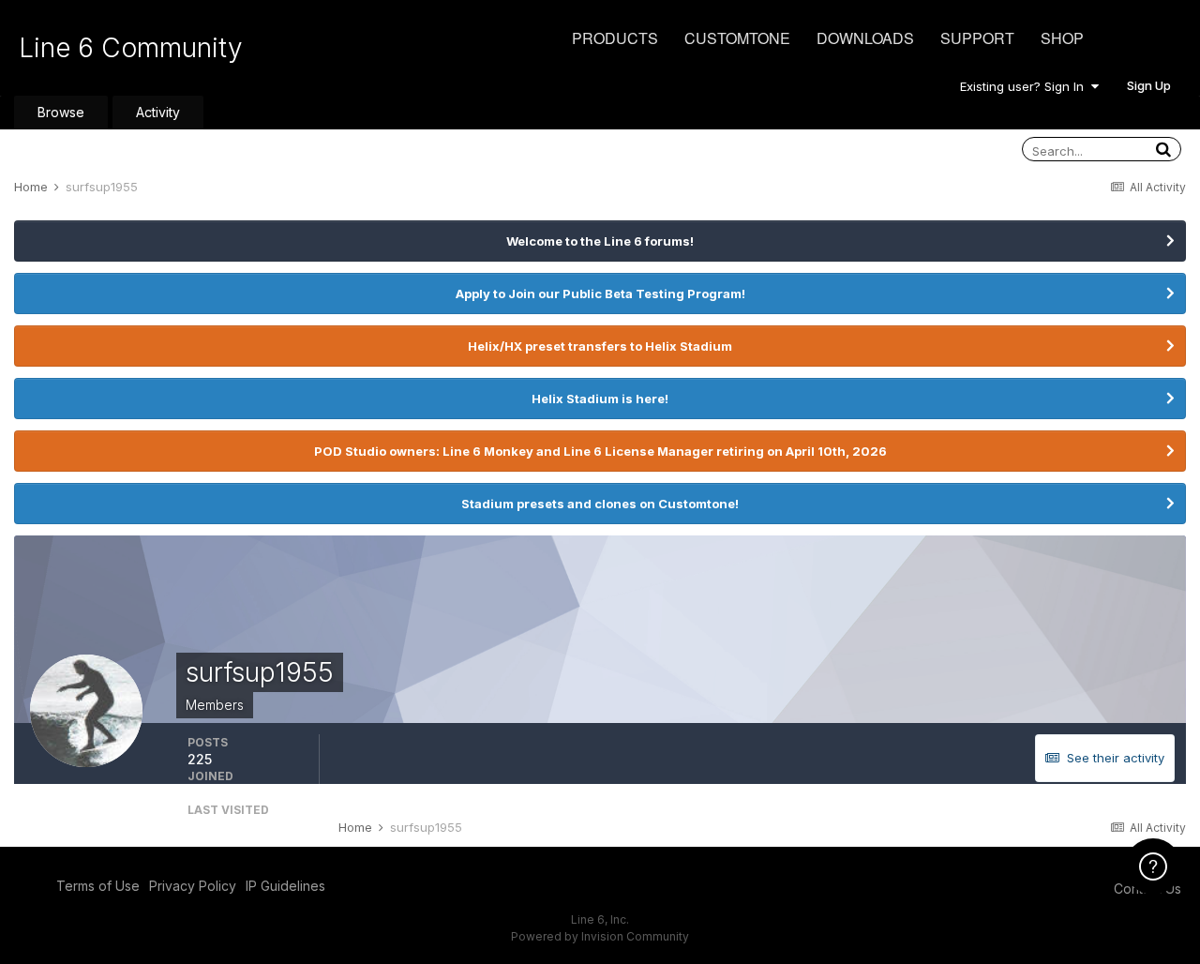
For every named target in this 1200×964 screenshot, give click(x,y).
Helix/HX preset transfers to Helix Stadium (600, 346)
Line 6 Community (131, 48)
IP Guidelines (285, 886)
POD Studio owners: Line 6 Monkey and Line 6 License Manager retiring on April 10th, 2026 (600, 451)
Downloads (865, 38)
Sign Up (1149, 85)
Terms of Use (98, 886)
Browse (61, 112)
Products (615, 38)
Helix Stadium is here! (600, 398)
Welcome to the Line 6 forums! (600, 241)
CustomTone (737, 38)
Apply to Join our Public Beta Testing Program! (600, 293)
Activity (158, 112)
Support (977, 38)
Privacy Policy (192, 886)
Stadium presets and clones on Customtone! (600, 503)
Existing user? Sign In (1025, 86)
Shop (1062, 38)
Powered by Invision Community (600, 936)
